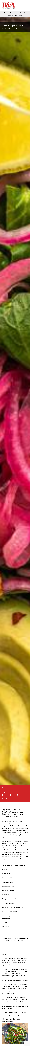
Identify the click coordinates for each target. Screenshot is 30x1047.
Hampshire (23, 12)
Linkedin (6, 798)
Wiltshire (21, 15)
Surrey (15, 15)
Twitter (21, 795)
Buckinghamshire (14, 12)
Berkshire (6, 12)
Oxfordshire (10, 15)
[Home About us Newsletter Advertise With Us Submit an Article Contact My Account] (27, 6)
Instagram (14, 795)
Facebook (6, 795)
